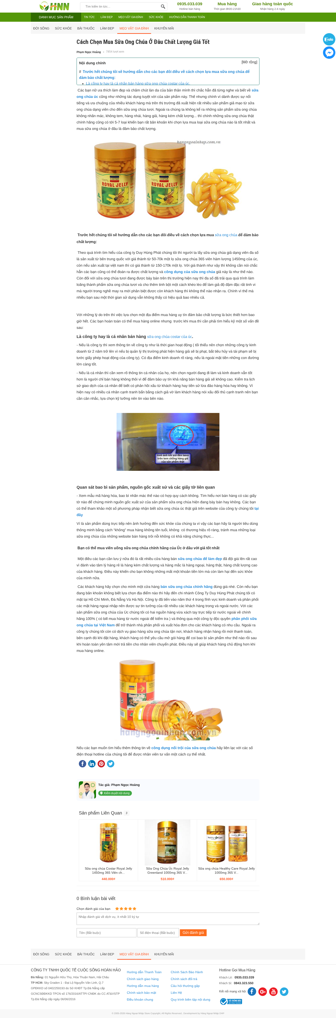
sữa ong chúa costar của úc (169, 337)
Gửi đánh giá (193, 933)
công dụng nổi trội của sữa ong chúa (183, 748)
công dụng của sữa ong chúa (189, 272)
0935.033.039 (244, 977)
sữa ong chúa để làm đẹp (200, 559)
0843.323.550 (243, 983)
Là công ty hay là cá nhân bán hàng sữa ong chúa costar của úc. (138, 84)
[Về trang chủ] (54, 6)
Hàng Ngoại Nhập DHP (212, 1013)
